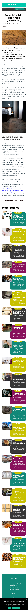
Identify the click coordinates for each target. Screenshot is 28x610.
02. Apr (18, 554)
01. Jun (18, 439)
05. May (18, 456)
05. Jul (18, 308)
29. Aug (18, 245)
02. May (18, 489)
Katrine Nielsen (17, 23)
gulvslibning (5, 26)
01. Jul (18, 341)
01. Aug (18, 292)
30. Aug (18, 212)
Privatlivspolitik (16, 607)
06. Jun (18, 374)
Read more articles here (14, 200)
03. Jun (18, 407)
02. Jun (18, 423)
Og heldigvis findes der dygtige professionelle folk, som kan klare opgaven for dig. (12, 190)
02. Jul (18, 325)
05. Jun (18, 390)
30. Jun (18, 357)
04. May (18, 472)
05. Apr (18, 521)
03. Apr (18, 538)
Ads (14, 597)
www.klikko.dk (15, 589)
